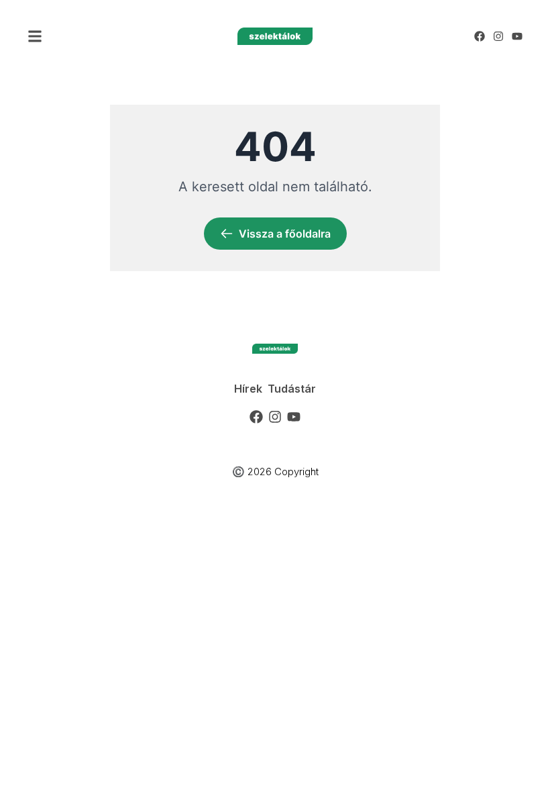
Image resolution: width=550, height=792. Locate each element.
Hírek (248, 388)
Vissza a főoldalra (285, 233)
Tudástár (292, 388)
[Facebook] (479, 36)
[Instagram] (498, 36)
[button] (35, 36)
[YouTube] (517, 36)
